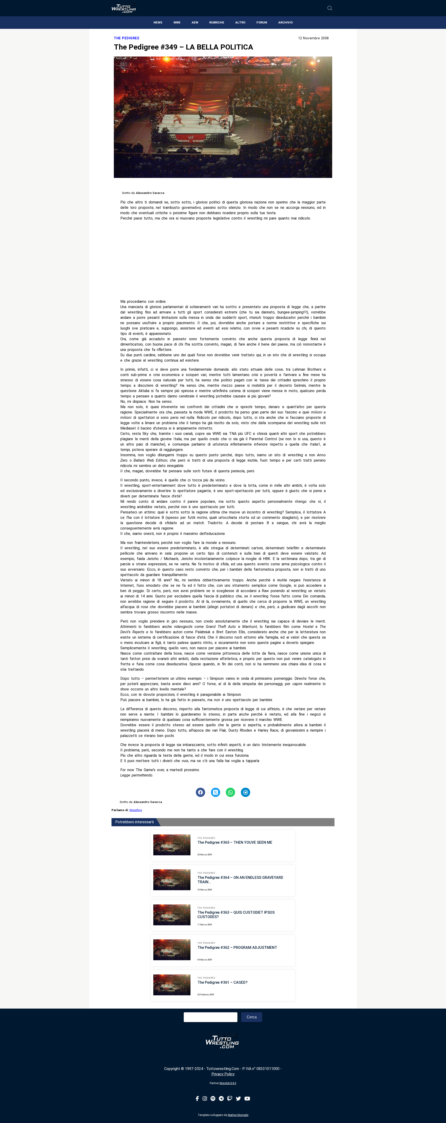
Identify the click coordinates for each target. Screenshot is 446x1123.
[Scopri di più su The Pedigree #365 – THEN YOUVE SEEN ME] (171, 845)
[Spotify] (212, 1099)
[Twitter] (238, 1099)
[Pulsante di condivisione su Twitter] (215, 792)
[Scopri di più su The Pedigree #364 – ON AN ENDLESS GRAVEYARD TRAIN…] (171, 880)
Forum (261, 22)
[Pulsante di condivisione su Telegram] (245, 792)
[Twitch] (229, 1099)
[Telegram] (221, 1099)
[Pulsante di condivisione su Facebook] (200, 792)
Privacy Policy (223, 1074)
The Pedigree (126, 38)
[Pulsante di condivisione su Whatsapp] (230, 792)
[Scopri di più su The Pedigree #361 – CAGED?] (171, 985)
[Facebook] (197, 1099)
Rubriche (216, 22)
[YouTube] (247, 1099)
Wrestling (135, 810)
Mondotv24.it (228, 1083)
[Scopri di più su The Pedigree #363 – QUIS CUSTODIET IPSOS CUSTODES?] (171, 915)
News (158, 22)
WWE (177, 22)
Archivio (285, 22)
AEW (195, 22)
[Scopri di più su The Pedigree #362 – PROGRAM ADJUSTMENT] (171, 950)
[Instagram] (205, 1099)
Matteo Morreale (238, 1115)
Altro (240, 22)
